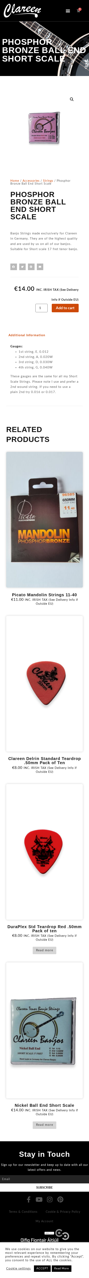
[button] (67, 10)
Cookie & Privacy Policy (63, 1211)
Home (14, 180)
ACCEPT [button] (42, 1268)
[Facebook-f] (29, 1199)
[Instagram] (50, 1199)
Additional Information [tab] (26, 335)
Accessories (31, 180)
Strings (48, 180)
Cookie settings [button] (18, 1268)
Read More (61, 1268)
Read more (44, 950)
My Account (44, 1221)
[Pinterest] (60, 1199)
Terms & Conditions (23, 1211)
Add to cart (65, 308)
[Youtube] (39, 1199)
